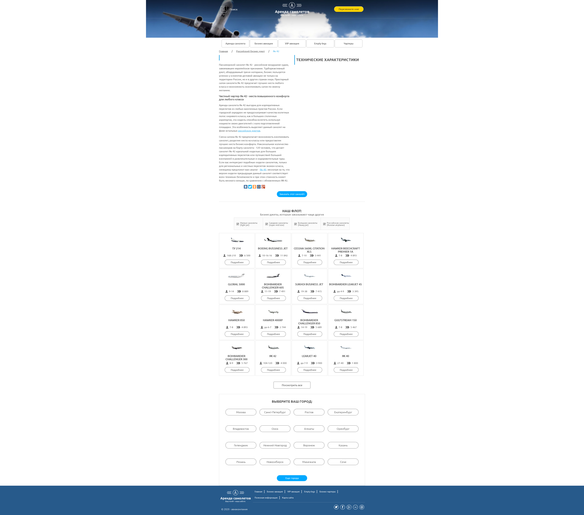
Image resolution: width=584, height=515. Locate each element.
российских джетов (249, 130)
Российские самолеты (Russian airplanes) (338, 224)
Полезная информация (266, 497)
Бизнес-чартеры (328, 491)
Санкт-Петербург (275, 412)
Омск (275, 428)
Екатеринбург (343, 412)
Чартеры (348, 43)
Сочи (343, 461)
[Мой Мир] (259, 187)
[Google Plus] (263, 187)
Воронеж (309, 445)
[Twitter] (250, 187)
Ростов (309, 412)
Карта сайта (288, 497)
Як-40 (263, 169)
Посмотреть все (292, 385)
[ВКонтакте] (245, 187)
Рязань (240, 461)
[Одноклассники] (254, 187)
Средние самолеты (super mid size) (278, 224)
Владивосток (241, 428)
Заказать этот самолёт (292, 194)
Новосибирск (275, 461)
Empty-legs (320, 43)
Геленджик (241, 445)
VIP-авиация (292, 43)
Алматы (309, 428)
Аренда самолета (235, 43)
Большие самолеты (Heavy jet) (307, 224)
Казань (343, 445)
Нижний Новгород (275, 445)
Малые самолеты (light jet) (248, 224)
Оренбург (343, 428)
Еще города (292, 478)
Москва (241, 412)
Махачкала (309, 461)
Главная (258, 491)
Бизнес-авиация (264, 43)
